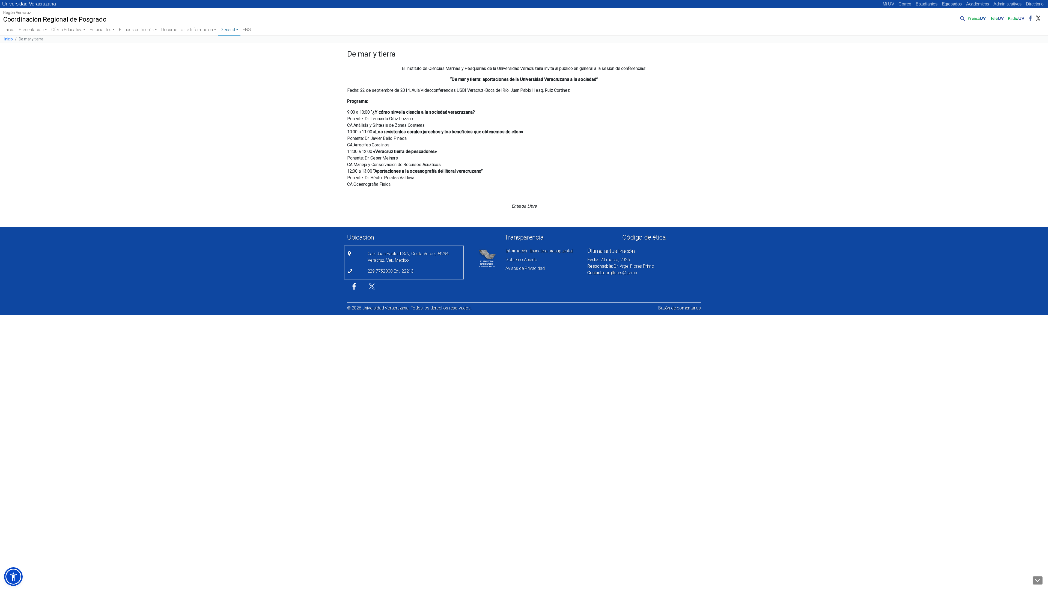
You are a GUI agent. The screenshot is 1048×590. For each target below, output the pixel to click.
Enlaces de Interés (136, 29)
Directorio (1035, 4)
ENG (247, 29)
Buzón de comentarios (679, 308)
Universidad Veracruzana (29, 4)
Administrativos (1007, 4)
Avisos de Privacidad (524, 268)
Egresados (952, 4)
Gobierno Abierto (521, 259)
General (228, 29)
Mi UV (888, 4)
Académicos (977, 4)
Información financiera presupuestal (538, 250)
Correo (904, 4)
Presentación (31, 29)
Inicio (9, 29)
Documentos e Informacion (187, 29)
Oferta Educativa (66, 29)
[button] (961, 18)
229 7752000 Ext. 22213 (391, 271)
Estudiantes (926, 4)
